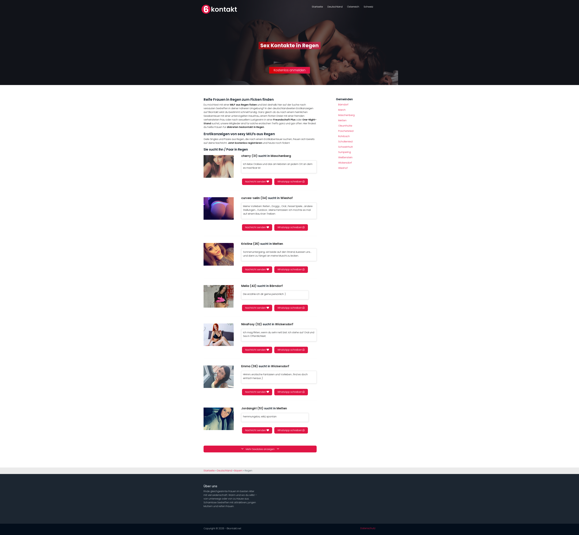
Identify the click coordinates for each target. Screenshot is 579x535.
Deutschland (335, 6)
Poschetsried (345, 131)
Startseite (317, 6)
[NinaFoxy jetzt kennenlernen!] (219, 334)
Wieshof (343, 168)
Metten (342, 120)
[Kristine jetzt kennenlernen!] (219, 254)
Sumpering (344, 152)
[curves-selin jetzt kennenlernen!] (219, 208)
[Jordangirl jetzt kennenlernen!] (219, 419)
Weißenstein (345, 157)
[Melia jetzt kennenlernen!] (219, 296)
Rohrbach (344, 136)
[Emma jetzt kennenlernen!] (219, 376)
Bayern (238, 470)
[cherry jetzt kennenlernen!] (219, 166)
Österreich (353, 6)
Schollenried (345, 141)
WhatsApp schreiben (290, 181)
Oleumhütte (345, 125)
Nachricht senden (256, 181)
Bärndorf (343, 104)
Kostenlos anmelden (289, 70)
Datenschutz (367, 528)
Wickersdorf (345, 162)
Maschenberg (346, 115)
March (342, 110)
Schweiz (368, 6)
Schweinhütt (345, 147)
